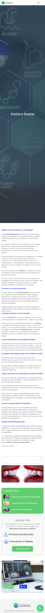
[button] (38, 2)
